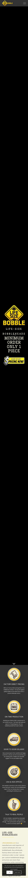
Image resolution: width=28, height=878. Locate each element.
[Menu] (24, 3)
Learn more (17, 872)
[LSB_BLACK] (11, 3)
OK (9, 872)
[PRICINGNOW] (14, 358)
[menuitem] (24, 3)
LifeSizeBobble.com (9, 843)
